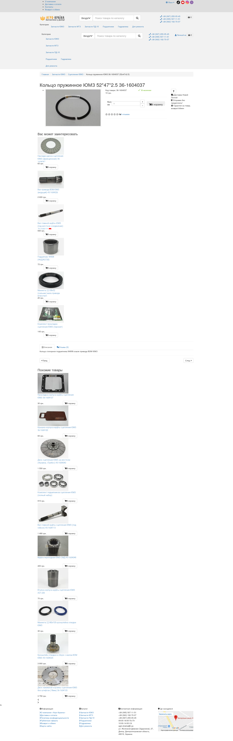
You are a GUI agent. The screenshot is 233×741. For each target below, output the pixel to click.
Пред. (45, 360)
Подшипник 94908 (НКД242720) (46, 258)
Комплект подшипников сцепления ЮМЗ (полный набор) (57, 493)
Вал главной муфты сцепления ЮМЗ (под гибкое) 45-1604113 (57, 526)
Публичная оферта (49, 720)
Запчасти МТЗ (74, 26)
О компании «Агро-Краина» (53, 712)
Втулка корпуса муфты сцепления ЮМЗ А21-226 (56, 591)
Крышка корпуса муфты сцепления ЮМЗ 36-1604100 (57, 428)
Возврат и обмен (52, 9)
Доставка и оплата (53, 4)
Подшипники (108, 26)
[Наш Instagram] (187, 2)
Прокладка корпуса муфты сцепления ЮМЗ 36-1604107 (56, 396)
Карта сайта (46, 726)
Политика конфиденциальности (55, 717)
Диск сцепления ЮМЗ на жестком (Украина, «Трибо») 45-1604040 (54, 461)
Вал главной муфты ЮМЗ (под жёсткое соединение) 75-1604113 (50, 225)
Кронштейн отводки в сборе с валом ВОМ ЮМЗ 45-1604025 (57, 656)
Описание (47, 347)
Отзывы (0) (64, 347)
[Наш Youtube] (182, 2)
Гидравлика (123, 26)
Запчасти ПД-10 (92, 26)
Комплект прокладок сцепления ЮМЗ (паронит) (50, 325)
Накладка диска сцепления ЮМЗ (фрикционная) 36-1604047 (50, 158)
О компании (50, 1)
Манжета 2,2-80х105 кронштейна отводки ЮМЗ (57, 624)
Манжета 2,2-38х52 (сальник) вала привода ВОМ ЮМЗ (49, 292)
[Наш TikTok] (178, 2)
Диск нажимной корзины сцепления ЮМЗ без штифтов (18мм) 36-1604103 (57, 689)
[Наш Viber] (191, 2)
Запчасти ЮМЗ (57, 26)
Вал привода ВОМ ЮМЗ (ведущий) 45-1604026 (48, 191)
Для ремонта (138, 26)
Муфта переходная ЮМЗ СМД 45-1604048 (57, 557)
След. (188, 360)
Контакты (49, 6)
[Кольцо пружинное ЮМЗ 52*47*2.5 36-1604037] (73, 108)
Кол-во (109, 103)
